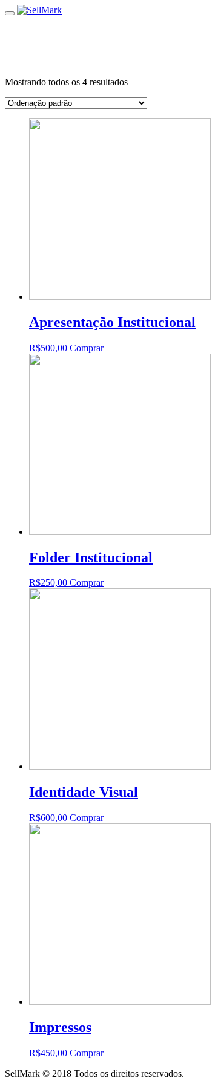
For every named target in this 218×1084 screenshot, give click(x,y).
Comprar (87, 348)
